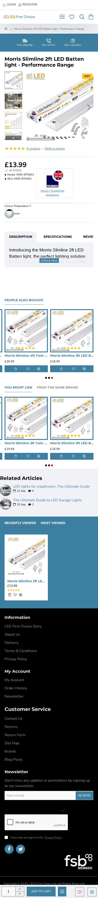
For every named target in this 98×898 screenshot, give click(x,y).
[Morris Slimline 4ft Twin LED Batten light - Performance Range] (26, 330)
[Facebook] (9, 849)
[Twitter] (20, 849)
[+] (19, 889)
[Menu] (62, 17)
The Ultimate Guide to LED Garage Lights (47, 500)
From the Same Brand (57, 387)
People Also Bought (24, 300)
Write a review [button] (54, 148)
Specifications (58, 237)
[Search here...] (80, 17)
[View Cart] (91, 17)
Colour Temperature (17, 206)
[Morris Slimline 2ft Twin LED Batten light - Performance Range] (26, 418)
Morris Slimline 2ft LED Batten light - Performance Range (26, 581)
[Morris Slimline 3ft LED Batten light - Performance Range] (72, 330)
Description (20, 237)
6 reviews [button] (33, 148)
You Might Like (18, 387)
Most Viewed (53, 523)
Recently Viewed (20, 523)
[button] (29, 106)
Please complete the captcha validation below (33, 811)
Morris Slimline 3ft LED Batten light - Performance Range (71, 356)
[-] (19, 894)
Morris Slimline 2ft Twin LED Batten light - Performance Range (26, 443)
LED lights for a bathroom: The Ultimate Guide (51, 487)
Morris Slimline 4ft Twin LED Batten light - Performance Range (26, 356)
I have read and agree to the (35, 837)
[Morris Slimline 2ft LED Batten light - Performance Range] (26, 556)
